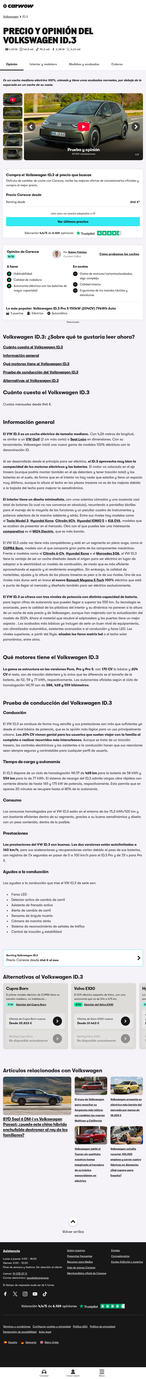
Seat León (78, 439)
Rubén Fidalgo (77, 252)
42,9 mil (28, 49)
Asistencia (11, 1251)
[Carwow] (18, 6)
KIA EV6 (114, 521)
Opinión (11, 64)
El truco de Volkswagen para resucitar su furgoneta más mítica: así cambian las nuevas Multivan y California (90, 1110)
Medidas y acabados (84, 64)
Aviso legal (45, 1331)
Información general (21, 355)
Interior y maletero (43, 64)
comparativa (13, 531)
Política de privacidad (102, 1326)
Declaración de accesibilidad (19, 1331)
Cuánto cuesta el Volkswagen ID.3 (33, 347)
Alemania (30, 1342)
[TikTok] (45, 1295)
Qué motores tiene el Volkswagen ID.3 (36, 364)
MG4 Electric (43, 531)
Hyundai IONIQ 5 (90, 521)
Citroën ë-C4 (53, 553)
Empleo (115, 1250)
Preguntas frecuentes (79, 1256)
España (12, 1342)
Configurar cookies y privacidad (52, 1326)
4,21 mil (75, 49)
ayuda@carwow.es (38, 1277)
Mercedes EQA (107, 553)
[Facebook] (5, 1295)
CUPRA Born (13, 548)
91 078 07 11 (20, 1273)
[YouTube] (35, 1295)
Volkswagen (11, 16)
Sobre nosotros (76, 1250)
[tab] (12, 64)
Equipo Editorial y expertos (127, 1261)
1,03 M (13, 49)
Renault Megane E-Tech (85, 580)
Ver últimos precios (73, 222)
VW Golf (33, 439)
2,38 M (60, 49)
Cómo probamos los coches (119, 254)
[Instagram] (25, 1295)
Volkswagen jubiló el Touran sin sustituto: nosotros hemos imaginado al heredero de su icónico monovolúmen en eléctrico (89, 1164)
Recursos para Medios (80, 1261)
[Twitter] (15, 1295)
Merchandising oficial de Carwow (86, 1273)
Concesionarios (120, 1256)
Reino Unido (52, 1342)
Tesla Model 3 (17, 521)
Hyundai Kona (41, 521)
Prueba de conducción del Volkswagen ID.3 (40, 372)
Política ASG (80, 1326)
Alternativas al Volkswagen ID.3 (31, 380)
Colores (117, 64)
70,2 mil (45, 49)
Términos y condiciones (16, 1326)
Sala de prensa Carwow (81, 1267)
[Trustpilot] (97, 233)
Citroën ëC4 (65, 521)
